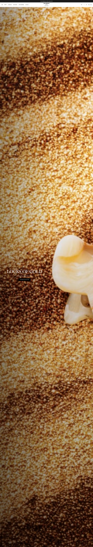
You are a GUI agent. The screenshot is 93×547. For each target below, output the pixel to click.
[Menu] (2, 5)
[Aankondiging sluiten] (90, 1)
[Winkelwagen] (91, 4)
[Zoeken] (89, 4)
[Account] (86, 4)
